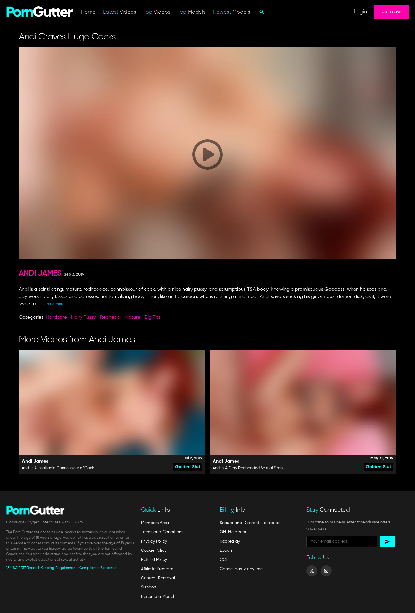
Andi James (40, 273)
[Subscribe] (387, 541)
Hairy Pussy (83, 317)
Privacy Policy (154, 541)
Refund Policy (154, 559)
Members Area (155, 523)
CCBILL (227, 559)
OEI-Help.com (233, 532)
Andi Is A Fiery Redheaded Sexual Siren (248, 468)
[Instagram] (326, 570)
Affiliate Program (157, 569)
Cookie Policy (153, 550)
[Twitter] (311, 570)
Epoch (226, 550)
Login (360, 12)
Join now (391, 11)
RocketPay (230, 541)
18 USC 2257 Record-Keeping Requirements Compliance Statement (62, 568)
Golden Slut (188, 467)
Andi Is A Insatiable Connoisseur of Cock (58, 468)
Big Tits (152, 317)
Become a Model (157, 596)
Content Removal (158, 578)
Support (148, 587)
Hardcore (56, 317)
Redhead (110, 317)
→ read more (53, 304)
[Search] (261, 12)
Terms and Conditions (162, 532)
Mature (132, 317)
